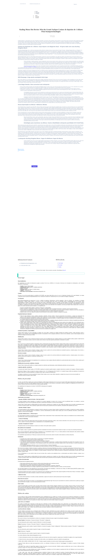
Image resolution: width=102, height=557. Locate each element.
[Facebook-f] (81, 2)
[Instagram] (81, 5)
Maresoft (64, 270)
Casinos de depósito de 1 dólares (30, 66)
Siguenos (34, 166)
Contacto (37, 17)
